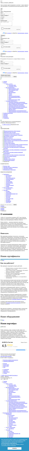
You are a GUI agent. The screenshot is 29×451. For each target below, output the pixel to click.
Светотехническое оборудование (11, 133)
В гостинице (9, 175)
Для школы (8, 188)
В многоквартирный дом (11, 193)
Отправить (3, 53)
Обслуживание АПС (13, 90)
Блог (4, 367)
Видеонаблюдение (11, 87)
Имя (2, 12)
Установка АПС (12, 85)
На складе (8, 176)
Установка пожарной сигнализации (17, 102)
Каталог (5, 363)
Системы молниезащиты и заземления (13, 145)
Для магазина (9, 181)
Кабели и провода (8, 137)
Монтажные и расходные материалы (12, 139)
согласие (9, 33)
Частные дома (6, 166)
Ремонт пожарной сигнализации (16, 104)
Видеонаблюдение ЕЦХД (14, 97)
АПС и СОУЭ (9, 84)
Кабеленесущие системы (10, 132)
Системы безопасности (12, 101)
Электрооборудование (9, 160)
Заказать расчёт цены (5, 75)
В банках (8, 184)
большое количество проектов (13, 302)
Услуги (4, 82)
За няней (8, 199)
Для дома (6, 190)
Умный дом (7, 157)
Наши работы (6, 371)
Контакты (5, 116)
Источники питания (9, 136)
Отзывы (5, 373)
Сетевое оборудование (9, 143)
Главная (5, 81)
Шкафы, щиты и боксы (9, 159)
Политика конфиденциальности (10, 360)
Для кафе (8, 180)
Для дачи (8, 197)
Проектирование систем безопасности (17, 110)
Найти (15, 76)
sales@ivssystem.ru (13, 375)
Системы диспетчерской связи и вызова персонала (16, 144)
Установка (11, 91)
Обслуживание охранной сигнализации (18, 107)
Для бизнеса (6, 174)
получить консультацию (6, 356)
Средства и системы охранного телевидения (14, 154)
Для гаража (8, 192)
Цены (10, 98)
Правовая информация (8, 361)
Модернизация (12, 92)
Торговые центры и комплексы (10, 167)
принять (14, 448)
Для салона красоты (10, 178)
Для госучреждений (8, 187)
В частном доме (9, 198)
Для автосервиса (10, 179)
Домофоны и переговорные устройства (13, 135)
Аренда (10, 94)
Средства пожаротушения (10, 156)
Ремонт (10, 93)
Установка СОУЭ (13, 86)
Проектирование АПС (14, 88)
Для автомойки (9, 182)
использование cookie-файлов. (9, 443)
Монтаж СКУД (12, 109)
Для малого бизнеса (7, 168)
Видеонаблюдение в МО (14, 99)
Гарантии (5, 114)
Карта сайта (6, 366)
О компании (6, 118)
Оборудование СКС (8, 141)
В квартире (8, 201)
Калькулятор (6, 364)
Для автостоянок (10, 185)
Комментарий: (4, 20)
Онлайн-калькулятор (8, 113)
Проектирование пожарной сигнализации (18, 111)
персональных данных (23, 33)
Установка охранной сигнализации (17, 105)
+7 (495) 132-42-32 (6, 124)
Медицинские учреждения (9, 169)
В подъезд (8, 196)
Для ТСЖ (8, 202)
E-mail (2, 18)
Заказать (3, 35)
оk (1, 8)
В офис (7, 186)
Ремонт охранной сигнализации (16, 108)
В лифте (8, 191)
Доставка (5, 115)
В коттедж (8, 195)
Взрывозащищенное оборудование (12, 131)
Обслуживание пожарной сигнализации (18, 103)
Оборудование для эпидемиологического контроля (16, 140)
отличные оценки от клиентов (19, 299)
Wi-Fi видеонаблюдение (14, 96)
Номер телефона (5, 15)
